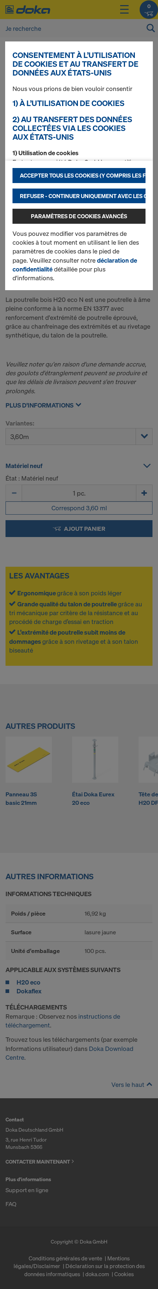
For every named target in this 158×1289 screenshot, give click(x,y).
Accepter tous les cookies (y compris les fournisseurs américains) (83, 175)
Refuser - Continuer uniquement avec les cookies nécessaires (83, 196)
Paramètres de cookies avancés (79, 216)
